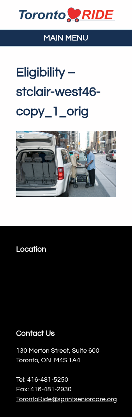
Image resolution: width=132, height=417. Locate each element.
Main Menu (66, 38)
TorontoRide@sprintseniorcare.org (66, 399)
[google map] (66, 289)
